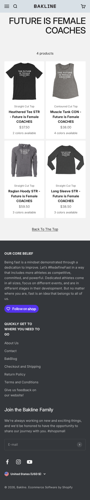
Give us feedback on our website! (20, 392)
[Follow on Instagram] (18, 462)
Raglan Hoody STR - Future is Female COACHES (24, 196)
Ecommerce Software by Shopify (50, 487)
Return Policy (14, 374)
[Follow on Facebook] (7, 462)
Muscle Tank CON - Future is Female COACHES (65, 117)
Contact (10, 351)
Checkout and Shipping (22, 366)
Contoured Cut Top (66, 106)
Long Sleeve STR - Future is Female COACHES (65, 196)
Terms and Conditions (21, 382)
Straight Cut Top (24, 106)
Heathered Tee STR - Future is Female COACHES (24, 117)
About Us (11, 343)
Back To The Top (45, 229)
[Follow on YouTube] (30, 462)
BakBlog (10, 359)
